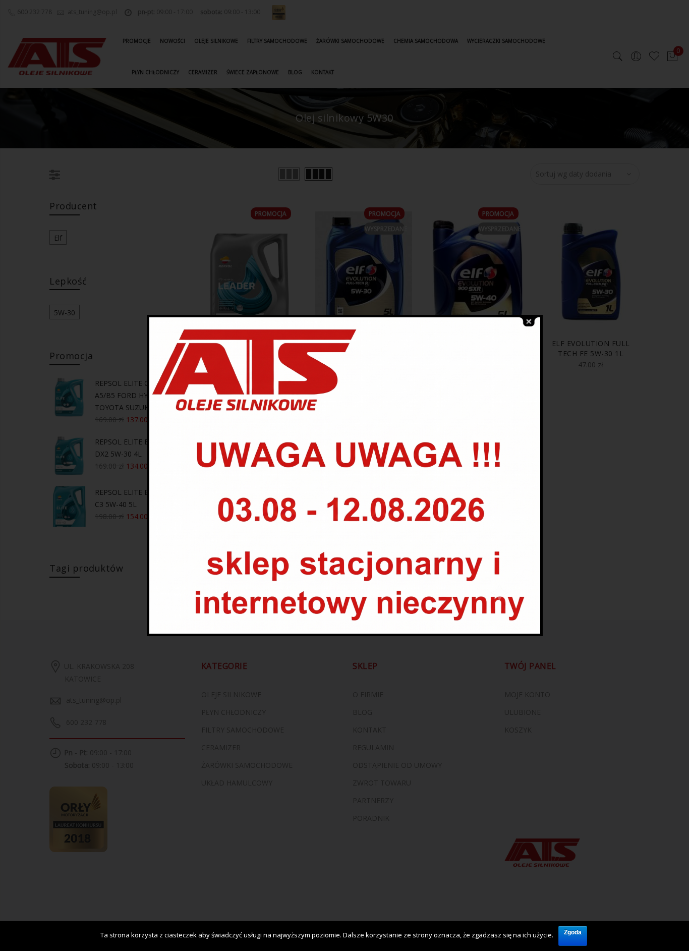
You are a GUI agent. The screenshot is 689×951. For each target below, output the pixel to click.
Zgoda (573, 932)
